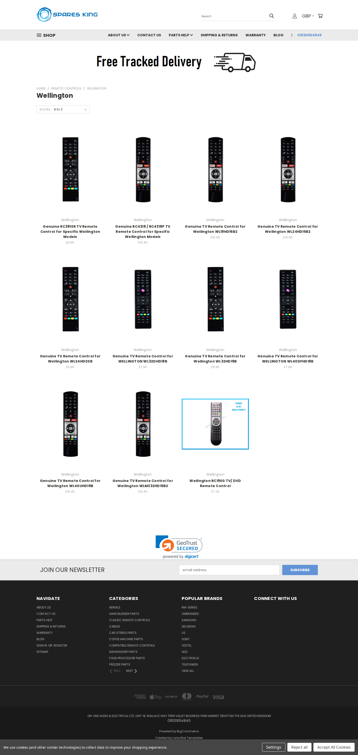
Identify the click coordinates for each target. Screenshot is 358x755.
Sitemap (42, 652)
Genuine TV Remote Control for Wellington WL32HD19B (215, 359)
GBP (306, 16)
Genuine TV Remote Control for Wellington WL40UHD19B (70, 483)
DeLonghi (189, 626)
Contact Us (149, 35)
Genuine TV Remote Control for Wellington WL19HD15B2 (215, 229)
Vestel (186, 645)
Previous (345, 740)
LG (183, 633)
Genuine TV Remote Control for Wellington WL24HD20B (70, 359)
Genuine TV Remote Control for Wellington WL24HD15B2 (287, 229)
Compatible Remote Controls (132, 645)
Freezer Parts (119, 664)
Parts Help (179, 35)
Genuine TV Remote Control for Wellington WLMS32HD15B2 (143, 483)
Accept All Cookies (334, 747)
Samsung (189, 620)
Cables (114, 626)
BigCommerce (188, 731)
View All (188, 671)
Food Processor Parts (127, 658)
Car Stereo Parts (123, 633)
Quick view (70, 159)
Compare (68, 169)
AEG (185, 652)
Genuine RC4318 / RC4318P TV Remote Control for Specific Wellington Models (142, 231)
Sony (185, 639)
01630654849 (309, 35)
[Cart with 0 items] (320, 15)
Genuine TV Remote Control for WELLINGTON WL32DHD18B (143, 359)
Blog (278, 35)
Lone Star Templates (188, 738)
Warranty (255, 35)
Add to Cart (70, 178)
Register (60, 645)
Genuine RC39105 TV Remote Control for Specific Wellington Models (70, 231)
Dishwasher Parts (123, 652)
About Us (117, 35)
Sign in (42, 645)
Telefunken (190, 664)
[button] (179, 547)
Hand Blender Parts (124, 614)
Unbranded (190, 614)
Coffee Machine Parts (126, 639)
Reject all (299, 747)
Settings (273, 747)
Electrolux (190, 658)
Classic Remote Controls (129, 620)
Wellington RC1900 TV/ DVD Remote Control (215, 483)
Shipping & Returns (219, 35)
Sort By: (45, 109)
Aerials (114, 607)
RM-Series (189, 607)
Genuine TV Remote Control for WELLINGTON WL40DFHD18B (287, 359)
